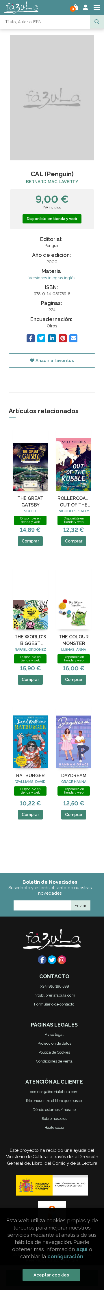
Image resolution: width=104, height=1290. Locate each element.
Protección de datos (54, 1043)
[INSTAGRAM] (61, 959)
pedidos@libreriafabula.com (54, 1092)
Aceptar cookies (51, 1275)
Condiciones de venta (54, 1061)
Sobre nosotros (54, 1118)
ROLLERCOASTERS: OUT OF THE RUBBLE (73, 502)
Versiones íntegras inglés (52, 278)
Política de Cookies (54, 1052)
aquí (82, 1249)
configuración (65, 1256)
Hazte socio (54, 1127)
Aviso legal (54, 1034)
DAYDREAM (73, 775)
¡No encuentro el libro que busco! (54, 1101)
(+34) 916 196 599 (54, 986)
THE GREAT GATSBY (30, 501)
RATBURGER (30, 775)
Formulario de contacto (54, 1004)
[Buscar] (97, 22)
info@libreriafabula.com (54, 995)
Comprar (30, 541)
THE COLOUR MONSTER (74, 640)
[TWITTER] (52, 959)
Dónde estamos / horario (54, 1109)
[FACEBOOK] (42, 959)
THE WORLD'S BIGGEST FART (30, 640)
